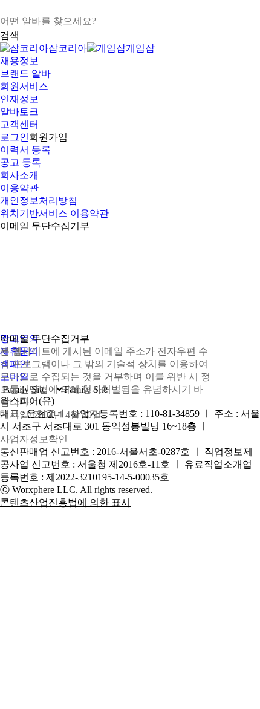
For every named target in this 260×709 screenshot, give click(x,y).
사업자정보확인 (34, 439)
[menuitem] (130, 61)
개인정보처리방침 (38, 200)
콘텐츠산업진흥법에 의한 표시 (65, 502)
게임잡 (140, 48)
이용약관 (19, 188)
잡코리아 (67, 48)
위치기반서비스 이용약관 (54, 213)
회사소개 (19, 175)
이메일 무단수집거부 (44, 226)
